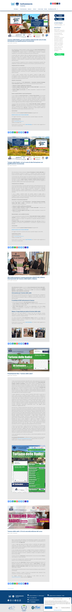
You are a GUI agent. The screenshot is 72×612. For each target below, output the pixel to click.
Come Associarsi (23, 9)
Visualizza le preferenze (65, 607)
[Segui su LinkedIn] (51, 3)
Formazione (15, 42)
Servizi (34, 9)
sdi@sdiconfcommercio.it (16, 577)
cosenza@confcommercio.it (19, 121)
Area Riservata (51, 9)
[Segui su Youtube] (55, 3)
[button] (69, 598)
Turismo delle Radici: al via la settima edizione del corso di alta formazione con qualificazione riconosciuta (27, 40)
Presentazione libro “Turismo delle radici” (20, 373)
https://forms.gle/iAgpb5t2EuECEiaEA (24, 438)
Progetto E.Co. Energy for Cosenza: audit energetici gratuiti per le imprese (58, 44)
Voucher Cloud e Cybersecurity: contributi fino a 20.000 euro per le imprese (59, 30)
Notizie (45, 9)
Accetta (48, 607)
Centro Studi (40, 9)
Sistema (29, 9)
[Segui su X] (57, 3)
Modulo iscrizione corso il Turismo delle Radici (20, 114)
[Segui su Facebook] (59, 3)
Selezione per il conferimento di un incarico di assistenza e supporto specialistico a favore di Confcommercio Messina (59, 39)
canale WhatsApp (28, 124)
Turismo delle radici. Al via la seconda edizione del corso (25, 531)
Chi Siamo (16, 9)
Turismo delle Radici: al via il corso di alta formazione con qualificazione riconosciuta (25, 163)
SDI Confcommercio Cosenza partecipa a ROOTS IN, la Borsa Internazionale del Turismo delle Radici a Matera (26, 278)
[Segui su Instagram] (53, 3)
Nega (56, 607)
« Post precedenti (11, 588)
